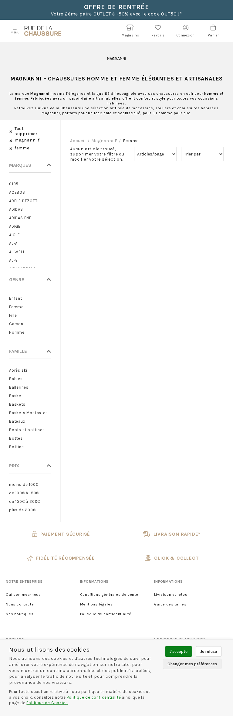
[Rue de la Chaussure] (42, 31)
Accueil (78, 140)
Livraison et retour (171, 594)
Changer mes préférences (192, 664)
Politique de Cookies (47, 703)
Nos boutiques (19, 614)
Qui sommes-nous (23, 594)
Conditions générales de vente (109, 594)
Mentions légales (96, 604)
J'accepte (178, 651)
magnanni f (104, 140)
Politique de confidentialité (105, 614)
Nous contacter (20, 604)
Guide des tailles (170, 604)
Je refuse (208, 651)
